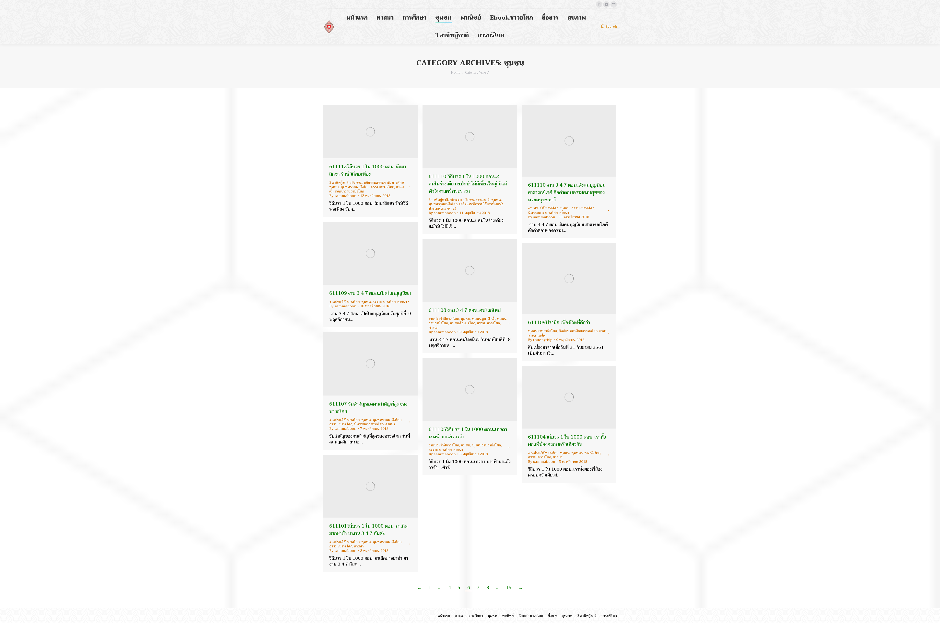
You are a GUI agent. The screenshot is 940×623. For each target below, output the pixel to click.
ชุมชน (334, 187)
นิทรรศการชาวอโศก (543, 212)
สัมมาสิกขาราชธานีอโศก (346, 191)
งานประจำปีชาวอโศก (543, 208)
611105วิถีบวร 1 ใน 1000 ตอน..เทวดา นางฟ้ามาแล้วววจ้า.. (468, 433)
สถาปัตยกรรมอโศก (584, 331)
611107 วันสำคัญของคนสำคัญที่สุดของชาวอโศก (368, 408)
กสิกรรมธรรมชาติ (377, 182)
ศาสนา (400, 187)
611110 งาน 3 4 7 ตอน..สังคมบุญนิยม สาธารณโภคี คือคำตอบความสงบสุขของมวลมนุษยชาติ (566, 192)
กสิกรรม (356, 182)
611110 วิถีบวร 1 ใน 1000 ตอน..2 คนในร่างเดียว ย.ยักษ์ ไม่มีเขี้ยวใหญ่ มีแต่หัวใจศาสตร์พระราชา (468, 183)
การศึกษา (398, 182)
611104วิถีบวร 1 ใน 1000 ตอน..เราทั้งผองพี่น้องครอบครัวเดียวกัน (567, 441)
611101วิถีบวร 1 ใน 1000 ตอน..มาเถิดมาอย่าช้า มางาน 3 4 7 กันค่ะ (368, 530)
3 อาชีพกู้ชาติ (339, 182)
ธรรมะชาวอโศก (382, 187)
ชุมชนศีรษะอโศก (462, 323)
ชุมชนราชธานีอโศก (355, 187)
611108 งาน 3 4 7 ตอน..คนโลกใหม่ (465, 310)
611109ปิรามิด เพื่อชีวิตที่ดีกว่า (559, 322)
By (342, 195)
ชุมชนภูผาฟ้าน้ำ (483, 319)
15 (509, 587)
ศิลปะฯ (563, 331)
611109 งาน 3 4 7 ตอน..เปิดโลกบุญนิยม (370, 293)
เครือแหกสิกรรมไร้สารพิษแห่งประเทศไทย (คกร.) (466, 206)
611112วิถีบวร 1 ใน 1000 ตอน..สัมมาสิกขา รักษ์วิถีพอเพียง (367, 170)
